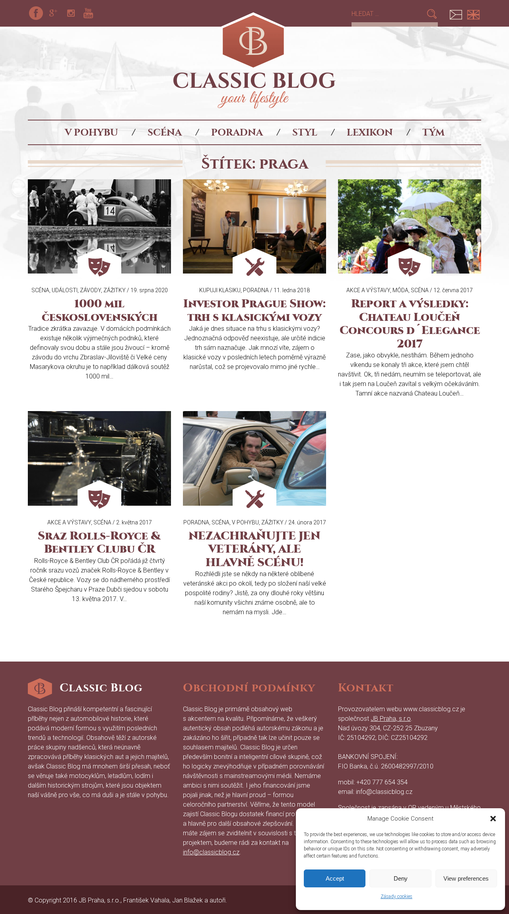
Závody (90, 290)
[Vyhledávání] (389, 13)
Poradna (237, 132)
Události (65, 290)
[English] (473, 13)
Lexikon (370, 132)
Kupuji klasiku (220, 290)
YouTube (88, 13)
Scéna (165, 132)
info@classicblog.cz (211, 852)
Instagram (71, 13)
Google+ (53, 13)
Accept (335, 878)
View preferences (466, 878)
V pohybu (91, 132)
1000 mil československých (99, 310)
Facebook (36, 13)
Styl (304, 132)
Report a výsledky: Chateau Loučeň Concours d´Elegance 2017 (410, 324)
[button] (493, 819)
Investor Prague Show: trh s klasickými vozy (254, 310)
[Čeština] (456, 13)
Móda (400, 290)
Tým (433, 132)
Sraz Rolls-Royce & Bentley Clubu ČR (99, 543)
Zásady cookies (396, 896)
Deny (401, 878)
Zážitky (114, 290)
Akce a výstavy (368, 290)
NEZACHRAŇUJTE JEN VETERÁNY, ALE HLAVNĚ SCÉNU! (254, 549)
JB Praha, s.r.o (391, 718)
